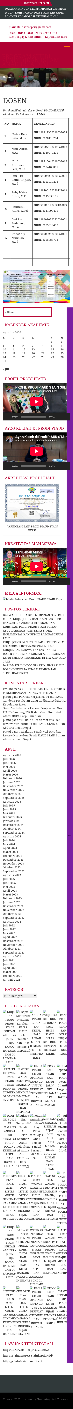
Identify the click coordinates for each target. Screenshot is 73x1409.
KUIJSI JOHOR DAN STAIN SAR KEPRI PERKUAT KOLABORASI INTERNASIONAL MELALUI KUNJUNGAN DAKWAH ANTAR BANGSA (34, 646)
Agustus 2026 (12, 755)
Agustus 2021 (12, 956)
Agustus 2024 (12, 836)
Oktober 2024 (12, 828)
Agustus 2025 (12, 801)
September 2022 (14, 917)
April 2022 (10, 937)
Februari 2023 (12, 898)
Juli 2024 (9, 840)
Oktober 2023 (12, 867)
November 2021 (13, 945)
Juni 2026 (9, 763)
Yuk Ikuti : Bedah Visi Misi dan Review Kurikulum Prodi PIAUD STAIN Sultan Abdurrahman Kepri (34, 723)
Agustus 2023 (12, 875)
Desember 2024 (13, 825)
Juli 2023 (9, 879)
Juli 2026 (9, 759)
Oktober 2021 (12, 948)
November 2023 (13, 863)
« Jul (6, 369)
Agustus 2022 (12, 921)
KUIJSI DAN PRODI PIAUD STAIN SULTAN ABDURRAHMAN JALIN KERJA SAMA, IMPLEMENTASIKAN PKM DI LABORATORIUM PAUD (33, 632)
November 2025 (13, 790)
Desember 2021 (13, 941)
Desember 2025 (13, 786)
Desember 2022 (13, 906)
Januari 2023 (11, 902)
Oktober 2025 (12, 794)
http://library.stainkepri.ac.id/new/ (26, 1350)
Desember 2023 (13, 859)
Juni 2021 (9, 964)
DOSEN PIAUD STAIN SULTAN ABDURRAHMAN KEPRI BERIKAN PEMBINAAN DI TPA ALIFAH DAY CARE (35, 657)
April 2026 (10, 770)
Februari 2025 (12, 817)
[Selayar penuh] (65, 417)
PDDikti (42, 114)
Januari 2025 (11, 821)
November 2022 (13, 910)
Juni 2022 (9, 929)
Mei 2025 (9, 813)
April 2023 (10, 890)
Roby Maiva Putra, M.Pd (19, 194)
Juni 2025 (9, 809)
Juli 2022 (9, 925)
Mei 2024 (9, 844)
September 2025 (14, 798)
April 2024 (10, 848)
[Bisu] (59, 417)
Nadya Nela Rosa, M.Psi (19, 136)
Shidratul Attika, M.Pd (20, 208)
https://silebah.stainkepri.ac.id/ (23, 1361)
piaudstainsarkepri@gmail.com (30, 27)
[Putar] (8, 417)
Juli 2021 (9, 960)
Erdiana (8, 689)
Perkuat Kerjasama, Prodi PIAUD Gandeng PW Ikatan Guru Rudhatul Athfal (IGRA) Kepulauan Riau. (36, 700)
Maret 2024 (10, 852)
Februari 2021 (12, 976)
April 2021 (10, 968)
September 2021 (14, 952)
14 (42, 349)
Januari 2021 (11, 979)
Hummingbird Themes (52, 1399)
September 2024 (14, 832)
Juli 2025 (9, 805)
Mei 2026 (9, 767)
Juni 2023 (9, 883)
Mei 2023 (9, 887)
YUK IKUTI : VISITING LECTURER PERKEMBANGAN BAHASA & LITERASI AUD (34, 691)
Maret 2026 (10, 774)
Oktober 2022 (12, 914)
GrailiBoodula (12, 708)
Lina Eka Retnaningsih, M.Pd (21, 179)
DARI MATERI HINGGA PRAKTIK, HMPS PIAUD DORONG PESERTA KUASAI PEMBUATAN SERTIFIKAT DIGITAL (33, 669)
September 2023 (14, 871)
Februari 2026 (12, 778)
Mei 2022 (9, 933)
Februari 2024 (12, 856)
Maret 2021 (10, 972)
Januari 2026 (11, 782)
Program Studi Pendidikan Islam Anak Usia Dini (30, 60)
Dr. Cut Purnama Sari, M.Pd (18, 165)
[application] (36, 401)
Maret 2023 (10, 894)
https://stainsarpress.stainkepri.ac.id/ (28, 1355)
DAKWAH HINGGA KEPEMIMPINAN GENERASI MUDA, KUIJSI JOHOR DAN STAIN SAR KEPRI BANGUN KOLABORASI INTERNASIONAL (35, 12)
